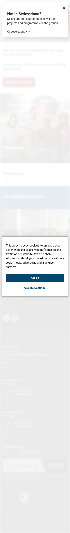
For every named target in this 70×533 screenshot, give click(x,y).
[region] (35, 266)
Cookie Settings (35, 287)
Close (35, 277)
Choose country (17, 32)
